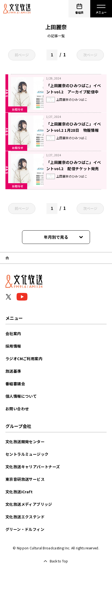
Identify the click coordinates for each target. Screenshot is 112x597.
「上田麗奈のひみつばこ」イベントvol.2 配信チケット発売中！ (73, 168)
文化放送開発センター (25, 441)
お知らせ (17, 109)
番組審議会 (15, 383)
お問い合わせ (17, 408)
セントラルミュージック (26, 454)
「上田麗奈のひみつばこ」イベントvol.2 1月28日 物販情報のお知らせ (73, 130)
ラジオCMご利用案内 (23, 358)
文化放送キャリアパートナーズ (32, 466)
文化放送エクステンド (25, 516)
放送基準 (13, 371)
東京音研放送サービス (25, 479)
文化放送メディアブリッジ (28, 504)
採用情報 (13, 346)
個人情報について (21, 396)
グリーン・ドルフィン (24, 529)
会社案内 (13, 333)
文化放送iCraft (19, 491)
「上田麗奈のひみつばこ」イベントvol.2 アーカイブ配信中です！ (73, 92)
